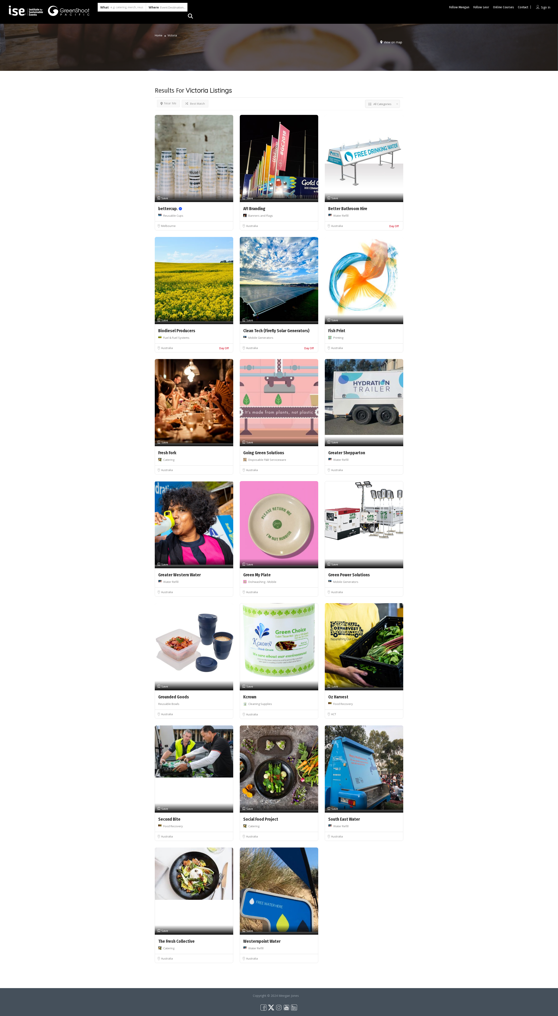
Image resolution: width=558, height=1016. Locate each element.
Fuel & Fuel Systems (176, 338)
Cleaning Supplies (260, 704)
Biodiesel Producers (176, 330)
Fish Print (336, 330)
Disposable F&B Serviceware (267, 460)
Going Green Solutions (263, 452)
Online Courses (503, 7)
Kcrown (249, 696)
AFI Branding (254, 208)
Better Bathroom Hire (347, 208)
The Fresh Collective (176, 941)
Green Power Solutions (349, 574)
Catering (168, 460)
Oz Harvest (338, 696)
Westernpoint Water (262, 941)
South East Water (344, 819)
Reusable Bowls (168, 704)
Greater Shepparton (346, 452)
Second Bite (169, 819)
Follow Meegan (459, 7)
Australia (252, 226)
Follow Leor (481, 7)
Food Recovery (343, 704)
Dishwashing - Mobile (262, 582)
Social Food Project (260, 819)
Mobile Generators (260, 338)
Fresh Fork (167, 452)
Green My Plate (257, 574)
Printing (338, 338)
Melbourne (168, 226)
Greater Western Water (179, 574)
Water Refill (341, 216)
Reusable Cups (173, 216)
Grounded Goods (173, 696)
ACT (333, 714)
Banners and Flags (260, 216)
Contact (523, 7)
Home (158, 35)
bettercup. (168, 208)
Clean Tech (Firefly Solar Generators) (276, 330)
